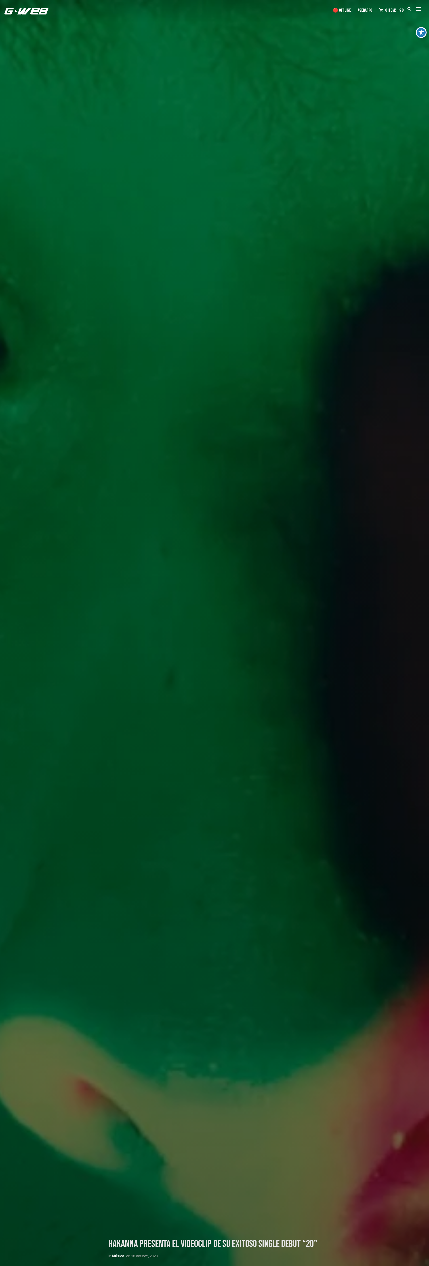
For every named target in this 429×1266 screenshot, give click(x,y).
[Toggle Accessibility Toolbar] (421, 32)
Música (118, 1255)
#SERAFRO (365, 10)
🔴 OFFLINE (342, 10)
